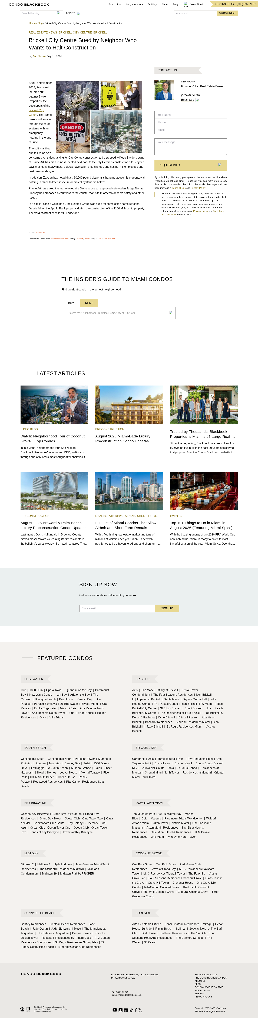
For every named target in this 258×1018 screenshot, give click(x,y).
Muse (76, 928)
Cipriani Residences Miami (192, 722)
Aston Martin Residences (161, 827)
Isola (170, 767)
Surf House (148, 933)
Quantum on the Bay (78, 690)
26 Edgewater (68, 703)
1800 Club (35, 690)
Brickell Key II (182, 763)
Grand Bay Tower (49, 818)
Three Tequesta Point (169, 758)
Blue (71, 712)
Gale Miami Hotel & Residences (170, 832)
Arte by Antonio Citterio (146, 924)
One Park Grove (142, 864)
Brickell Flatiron (187, 717)
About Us (200, 981)
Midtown (31, 853)
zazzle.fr (80, 239)
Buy (110, 4)
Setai (85, 763)
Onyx (41, 717)
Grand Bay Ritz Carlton (65, 813)
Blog (175, 4)
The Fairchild (195, 873)
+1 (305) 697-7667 (121, 992)
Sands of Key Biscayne (43, 832)
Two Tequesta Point (199, 758)
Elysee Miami (88, 703)
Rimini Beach (162, 928)
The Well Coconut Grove (157, 891)
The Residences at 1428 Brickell (179, 712)
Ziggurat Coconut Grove (192, 891)
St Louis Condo (186, 767)
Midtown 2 (27, 864)
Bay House (65, 699)
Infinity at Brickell (166, 690)
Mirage (206, 924)
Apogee (40, 763)
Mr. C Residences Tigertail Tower (163, 873)
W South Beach (57, 767)
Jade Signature (60, 928)
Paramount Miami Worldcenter (182, 818)
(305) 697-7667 (190, 95)
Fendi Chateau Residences (181, 924)
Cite (23, 690)
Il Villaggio (36, 767)
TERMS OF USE (202, 990)
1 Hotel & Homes (44, 772)
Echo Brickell (165, 717)
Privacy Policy (198, 188)
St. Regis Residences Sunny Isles (75, 942)
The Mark (146, 690)
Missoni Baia (67, 708)
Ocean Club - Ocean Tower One (49, 827)
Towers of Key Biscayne (76, 832)
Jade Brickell (153, 726)
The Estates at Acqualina (52, 933)
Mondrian (54, 763)
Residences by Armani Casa (72, 937)
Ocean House (65, 777)
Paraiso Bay (83, 699)
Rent (119, 4)
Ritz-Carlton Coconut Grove (160, 887)
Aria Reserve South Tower (47, 712)
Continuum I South (32, 758)
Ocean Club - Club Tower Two (83, 818)
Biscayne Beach (44, 699)
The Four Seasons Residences (172, 694)
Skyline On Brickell (194, 699)
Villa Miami (55, 717)
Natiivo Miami (179, 823)
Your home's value (206, 974)
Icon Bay (60, 694)
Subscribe (227, 13)
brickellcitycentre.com (59, 239)
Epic (143, 818)
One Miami (156, 836)
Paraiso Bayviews (44, 703)
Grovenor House (181, 882)
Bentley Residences (33, 924)
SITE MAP (199, 993)
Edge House (85, 712)
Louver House (67, 772)
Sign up (167, 608)
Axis (135, 690)
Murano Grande (80, 767)
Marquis (155, 818)
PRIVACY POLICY (203, 997)
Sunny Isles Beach (40, 913)
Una (207, 708)
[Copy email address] (197, 100)
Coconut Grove (149, 853)
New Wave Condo (39, 694)
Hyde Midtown (62, 864)
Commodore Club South (48, 823)
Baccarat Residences (157, 722)
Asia (150, 758)
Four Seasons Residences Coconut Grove (174, 878)
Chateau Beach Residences (66, 924)
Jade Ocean (39, 928)
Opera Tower (53, 690)
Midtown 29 (48, 873)
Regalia (46, 937)
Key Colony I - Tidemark (82, 823)
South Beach (35, 747)
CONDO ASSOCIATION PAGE (209, 987)
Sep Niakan (39, 56)
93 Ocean (149, 942)
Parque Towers (80, 933)
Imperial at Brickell (147, 699)
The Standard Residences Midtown (60, 869)
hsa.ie (87, 239)
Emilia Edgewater (44, 708)
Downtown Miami (149, 802)
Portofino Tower (84, 758)
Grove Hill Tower (157, 882)
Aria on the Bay (79, 694)
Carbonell (138, 758)
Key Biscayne (35, 802)
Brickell (143, 679)
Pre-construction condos (211, 978)
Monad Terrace (89, 772)
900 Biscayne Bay (168, 813)
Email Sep (187, 99)
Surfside (143, 913)
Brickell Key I (161, 763)
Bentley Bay (71, 763)
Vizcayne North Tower (181, 836)
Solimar (180, 928)
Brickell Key (146, 747)
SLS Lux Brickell (169, 708)
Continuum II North (58, 758)
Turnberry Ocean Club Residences (78, 946)
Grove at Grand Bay (162, 869)
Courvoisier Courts (151, 767)
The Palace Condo (165, 703)
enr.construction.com (107, 239)
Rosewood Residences (47, 781)
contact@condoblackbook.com (126, 995)
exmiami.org (40, 232)
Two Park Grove (165, 864)
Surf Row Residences (172, 933)
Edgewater (33, 679)
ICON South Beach (41, 777)
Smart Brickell (192, 708)
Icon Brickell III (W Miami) (196, 703)
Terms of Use (179, 188)
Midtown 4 (42, 864)
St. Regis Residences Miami (183, 726)
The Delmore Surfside (189, 937)
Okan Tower (159, 823)
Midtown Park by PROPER (76, 873)
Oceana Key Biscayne (35, 813)
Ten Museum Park (143, 813)
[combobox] (118, 313)
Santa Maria (170, 699)
